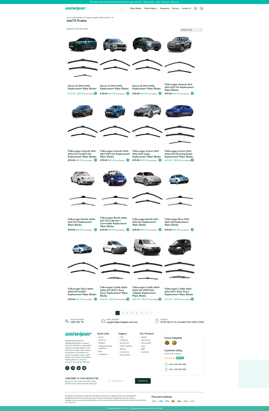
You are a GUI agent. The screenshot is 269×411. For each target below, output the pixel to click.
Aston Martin (146, 343)
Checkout (124, 340)
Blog (100, 351)
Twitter (84, 368)
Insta (73, 368)
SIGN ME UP (143, 381)
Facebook (67, 368)
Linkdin (78, 368)
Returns (123, 349)
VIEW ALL (180, 358)
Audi (143, 346)
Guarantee (164, 8)
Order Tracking (125, 346)
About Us (102, 340)
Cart (201, 8)
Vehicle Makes (150, 8)
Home (69, 18)
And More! (145, 352)
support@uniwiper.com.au (122, 322)
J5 (113, 18)
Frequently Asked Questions (105, 347)
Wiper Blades (135, 8)
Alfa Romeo (145, 340)
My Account (195, 8)
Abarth (144, 337)
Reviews (175, 8)
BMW (143, 349)
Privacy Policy (125, 355)
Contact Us (186, 8)
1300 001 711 (77, 322)
